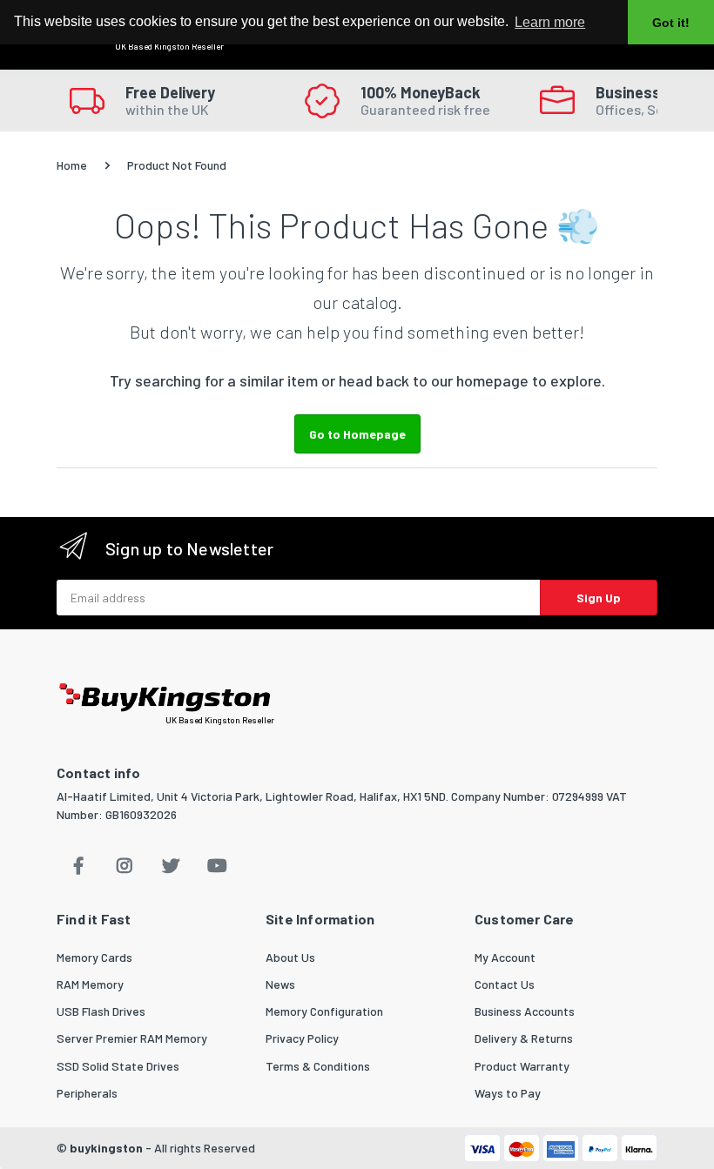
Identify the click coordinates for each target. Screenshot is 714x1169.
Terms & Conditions (318, 1065)
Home (72, 165)
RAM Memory (90, 984)
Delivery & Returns (524, 1038)
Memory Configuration (324, 1011)
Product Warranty (522, 1065)
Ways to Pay (508, 1092)
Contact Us (505, 984)
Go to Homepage (357, 434)
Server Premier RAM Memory (132, 1038)
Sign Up (598, 597)
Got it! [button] (671, 23)
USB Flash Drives (101, 1011)
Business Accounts (525, 1011)
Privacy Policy (302, 1038)
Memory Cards (94, 957)
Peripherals (87, 1092)
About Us (290, 957)
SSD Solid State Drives (118, 1065)
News (280, 984)
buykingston (106, 1147)
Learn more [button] (550, 22)
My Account (505, 957)
